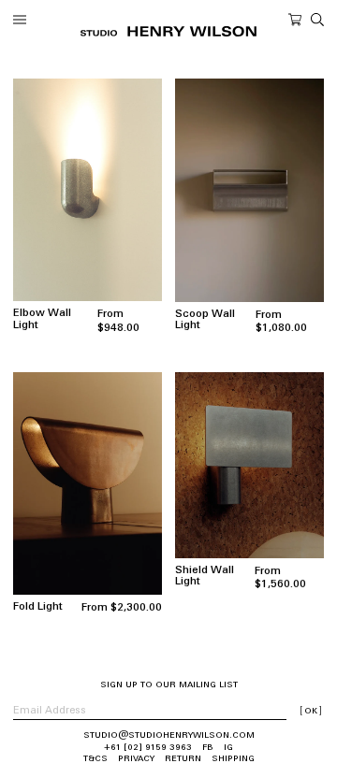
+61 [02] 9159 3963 (148, 747)
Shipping (233, 759)
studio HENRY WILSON (168, 31)
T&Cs (95, 759)
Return (183, 759)
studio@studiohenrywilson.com (169, 735)
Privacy (136, 759)
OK (310, 711)
